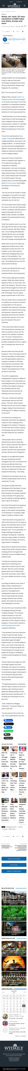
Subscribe (19, 1)
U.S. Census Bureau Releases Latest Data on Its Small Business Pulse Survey (14, 932)
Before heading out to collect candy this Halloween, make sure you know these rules (14, 967)
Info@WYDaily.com (14, 1061)
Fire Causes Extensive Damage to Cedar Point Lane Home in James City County (14, 902)
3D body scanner (11, 183)
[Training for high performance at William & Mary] (14, 978)
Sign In (11, 1)
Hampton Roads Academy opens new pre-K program (7, 846)
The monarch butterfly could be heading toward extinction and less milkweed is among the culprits (20, 848)
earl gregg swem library (11, 826)
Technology (4, 829)
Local (13, 948)
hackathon (20, 826)
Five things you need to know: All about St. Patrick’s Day (14, 918)
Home (3, 11)
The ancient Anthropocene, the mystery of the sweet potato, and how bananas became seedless (14, 952)
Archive (13, 11)
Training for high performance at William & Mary (14, 983)
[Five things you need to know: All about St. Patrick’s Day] (14, 913)
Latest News (8, 11)
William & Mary (12, 829)
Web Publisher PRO (21, 1069)
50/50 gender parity (9, 625)
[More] (22, 31)
